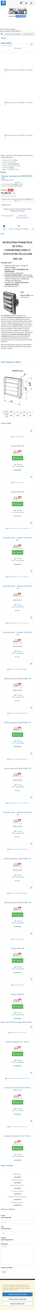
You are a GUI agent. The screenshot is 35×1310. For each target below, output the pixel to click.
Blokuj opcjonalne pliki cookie (17, 1299)
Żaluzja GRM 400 (17, 994)
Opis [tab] (4, 229)
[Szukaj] (32, 44)
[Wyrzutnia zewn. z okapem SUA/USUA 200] (17, 528)
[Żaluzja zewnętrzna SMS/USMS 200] (17, 669)
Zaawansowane (17, 48)
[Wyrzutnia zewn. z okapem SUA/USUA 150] (17, 803)
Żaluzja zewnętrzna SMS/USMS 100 (17, 768)
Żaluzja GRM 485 (17, 948)
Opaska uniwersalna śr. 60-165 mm (17, 1136)
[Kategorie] (31, 3)
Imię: (6, 1227)
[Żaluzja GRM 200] (17, 482)
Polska (15, 160)
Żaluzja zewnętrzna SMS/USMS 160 (17, 902)
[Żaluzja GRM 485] (17, 939)
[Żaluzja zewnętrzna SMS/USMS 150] (17, 849)
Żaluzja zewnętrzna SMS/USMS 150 (17, 858)
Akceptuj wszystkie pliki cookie (17, 1294)
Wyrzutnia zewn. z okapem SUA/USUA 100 (17, 633)
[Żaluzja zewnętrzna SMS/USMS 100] (17, 759)
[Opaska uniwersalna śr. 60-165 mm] (17, 1126)
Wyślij (4, 1272)
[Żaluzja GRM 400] (17, 985)
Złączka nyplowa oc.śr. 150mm (17, 1041)
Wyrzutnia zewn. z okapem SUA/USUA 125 (17, 587)
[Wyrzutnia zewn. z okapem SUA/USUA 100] (17, 623)
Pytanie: (7, 1239)
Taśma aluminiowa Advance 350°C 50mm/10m (18, 1088)
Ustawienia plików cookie (17, 1304)
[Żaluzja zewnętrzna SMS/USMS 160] (17, 893)
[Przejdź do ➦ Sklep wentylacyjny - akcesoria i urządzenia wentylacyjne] (1, 34)
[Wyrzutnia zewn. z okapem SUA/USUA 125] (17, 576)
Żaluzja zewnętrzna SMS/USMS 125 (17, 722)
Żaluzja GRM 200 (17, 492)
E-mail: (6, 1216)
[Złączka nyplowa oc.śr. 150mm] (17, 1032)
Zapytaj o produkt (5, 204)
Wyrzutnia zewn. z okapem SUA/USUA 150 (17, 813)
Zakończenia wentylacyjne (13, 34)
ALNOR (11, 167)
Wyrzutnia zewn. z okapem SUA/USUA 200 (17, 538)
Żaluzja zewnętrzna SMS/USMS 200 (17, 678)
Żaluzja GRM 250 (17, 446)
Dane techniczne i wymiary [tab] (18, 229)
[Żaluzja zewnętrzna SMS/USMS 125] (17, 713)
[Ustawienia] (26, 3)
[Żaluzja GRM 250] (17, 436)
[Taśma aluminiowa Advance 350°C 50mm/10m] (17, 1078)
